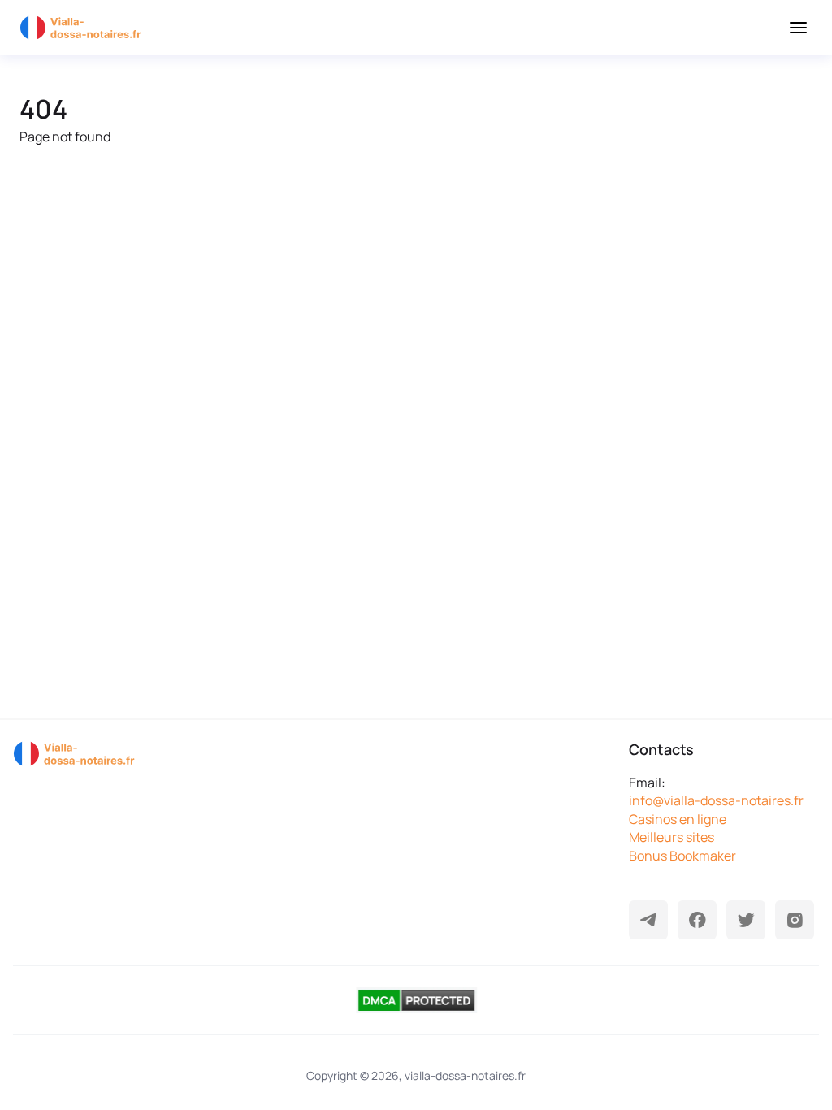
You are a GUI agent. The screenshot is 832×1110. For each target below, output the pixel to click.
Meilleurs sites (671, 837)
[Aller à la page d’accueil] (85, 28)
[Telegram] (648, 919)
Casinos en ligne (677, 819)
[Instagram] (794, 919)
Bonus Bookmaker (682, 856)
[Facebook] (697, 919)
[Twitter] (745, 919)
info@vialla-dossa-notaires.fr (716, 800)
